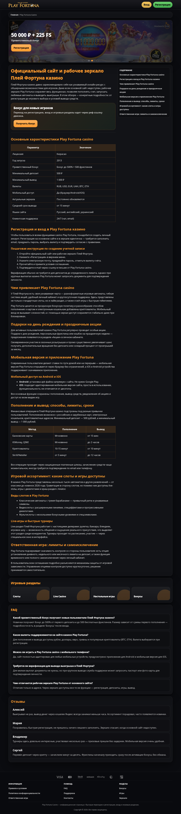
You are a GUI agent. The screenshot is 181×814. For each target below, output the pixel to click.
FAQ (65, 788)
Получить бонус (25, 123)
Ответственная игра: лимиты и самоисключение (143, 114)
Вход (146, 4)
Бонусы (122, 788)
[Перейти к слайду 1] (89, 60)
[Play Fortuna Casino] (23, 4)
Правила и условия (17, 788)
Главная (14, 15)
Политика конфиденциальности (24, 793)
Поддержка (69, 793)
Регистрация (162, 4)
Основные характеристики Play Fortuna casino (142, 74)
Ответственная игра (18, 798)
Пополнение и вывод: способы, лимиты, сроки (142, 101)
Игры (121, 793)
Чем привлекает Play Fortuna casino (137, 84)
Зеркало (123, 798)
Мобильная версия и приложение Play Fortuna (142, 96)
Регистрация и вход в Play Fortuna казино (140, 79)
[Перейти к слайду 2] (92, 60)
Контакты (68, 798)
